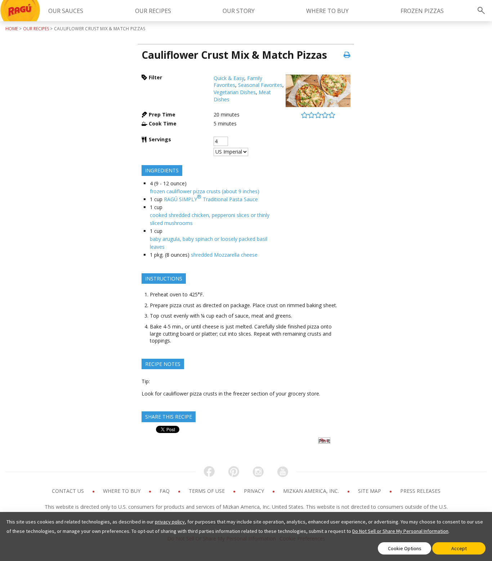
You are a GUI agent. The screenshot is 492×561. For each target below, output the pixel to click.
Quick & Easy (229, 78)
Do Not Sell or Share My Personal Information (400, 531)
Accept (459, 548)
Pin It (324, 440)
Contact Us (68, 490)
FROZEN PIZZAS (422, 11)
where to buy (327, 11)
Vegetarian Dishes (235, 92)
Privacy (254, 490)
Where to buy (122, 490)
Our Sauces (65, 11)
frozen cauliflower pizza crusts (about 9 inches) (204, 191)
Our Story (239, 11)
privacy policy (170, 521)
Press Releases (420, 490)
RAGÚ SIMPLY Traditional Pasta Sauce (211, 197)
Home (11, 29)
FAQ (165, 490)
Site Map (370, 490)
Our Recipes (153, 11)
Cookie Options (404, 548)
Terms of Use (207, 490)
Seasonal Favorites (260, 84)
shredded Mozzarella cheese (224, 254)
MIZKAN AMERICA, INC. (311, 490)
